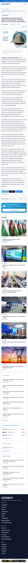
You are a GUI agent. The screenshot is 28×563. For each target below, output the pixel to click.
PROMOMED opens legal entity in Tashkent (13, 397)
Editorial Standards (6, 539)
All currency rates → (7, 438)
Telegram (5, 191)
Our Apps (3, 534)
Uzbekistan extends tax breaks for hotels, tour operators (14, 485)
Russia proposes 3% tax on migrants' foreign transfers (13, 467)
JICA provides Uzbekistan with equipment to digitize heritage (13, 479)
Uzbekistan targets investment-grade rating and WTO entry (13, 402)
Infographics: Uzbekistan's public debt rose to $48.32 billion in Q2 (14, 380)
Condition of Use (5, 530)
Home (2, 9)
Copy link (5, 194)
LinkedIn (3, 553)
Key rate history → (7, 451)
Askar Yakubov (4, 24)
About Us (3, 528)
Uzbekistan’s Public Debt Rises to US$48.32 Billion (13, 386)
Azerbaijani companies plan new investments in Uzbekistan (13, 392)
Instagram (4, 546)
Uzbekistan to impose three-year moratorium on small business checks (13, 461)
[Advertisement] (14, 561)
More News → (6, 420)
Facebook (20, 191)
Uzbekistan (4, 505)
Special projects (13, 1)
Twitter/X (12, 191)
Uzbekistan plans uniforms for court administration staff (11, 473)
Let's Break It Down (22, 1)
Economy (7, 9)
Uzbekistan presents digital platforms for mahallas (12, 408)
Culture (3, 513)
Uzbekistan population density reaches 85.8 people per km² (13, 414)
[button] (22, 4)
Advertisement (5, 536)
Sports (3, 516)
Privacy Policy (5, 532)
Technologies (4, 511)
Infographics (6, 1)
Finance (3, 509)
